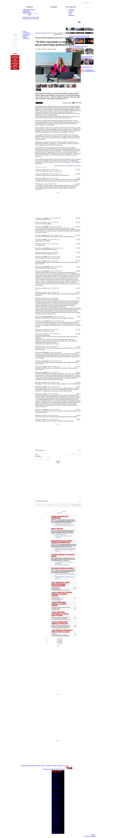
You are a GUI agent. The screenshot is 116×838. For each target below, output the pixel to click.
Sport (15, 68)
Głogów (15, 53)
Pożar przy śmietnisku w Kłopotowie (78, 46)
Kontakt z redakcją (41, 765)
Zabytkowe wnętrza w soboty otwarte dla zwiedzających (61, 541)
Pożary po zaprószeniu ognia (76, 47)
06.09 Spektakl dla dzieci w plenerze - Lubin (53, 18)
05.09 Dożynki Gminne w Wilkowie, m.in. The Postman (53, 12)
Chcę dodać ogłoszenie (89, 836)
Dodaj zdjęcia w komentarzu (74, 165)
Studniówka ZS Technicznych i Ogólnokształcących (82, 71)
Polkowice (15, 56)
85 (75, 588)
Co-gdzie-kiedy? (27, 34)
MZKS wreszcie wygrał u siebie (31, 17)
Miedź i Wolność (27, 12)
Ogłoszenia (25, 35)
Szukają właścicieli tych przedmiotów (29, 10)
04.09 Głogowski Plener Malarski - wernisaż (53, 9)
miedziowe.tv (26, 38)
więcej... (91, 27)
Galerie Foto (26, 32)
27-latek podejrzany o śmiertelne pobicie (63, 555)
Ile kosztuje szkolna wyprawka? (62, 568)
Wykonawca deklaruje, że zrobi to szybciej (59, 603)
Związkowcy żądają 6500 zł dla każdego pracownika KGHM (60, 584)
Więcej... (93, 834)
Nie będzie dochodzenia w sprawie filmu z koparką (60, 613)
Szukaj (24, 31)
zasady (80, 450)
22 (75, 634)
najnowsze (71, 9)
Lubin (15, 59)
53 (75, 598)
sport (70, 14)
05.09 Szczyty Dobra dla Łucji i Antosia (53, 10)
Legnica (15, 62)
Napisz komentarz (60, 165)
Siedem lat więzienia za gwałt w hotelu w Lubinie (62, 631)
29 (75, 626)
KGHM (15, 65)
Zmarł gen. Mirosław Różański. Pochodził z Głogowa (62, 593)
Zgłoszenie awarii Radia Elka (28, 765)
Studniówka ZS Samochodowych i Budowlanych (81, 69)
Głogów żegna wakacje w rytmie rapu (60, 622)
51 (75, 618)
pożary (70, 12)
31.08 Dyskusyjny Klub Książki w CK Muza (53, 8)
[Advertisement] (58, 204)
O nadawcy (66, 765)
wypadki (71, 11)
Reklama (25, 37)
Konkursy (48, 765)
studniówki (71, 15)
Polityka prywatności (57, 765)
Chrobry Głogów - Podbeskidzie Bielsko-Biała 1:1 (81, 56)
